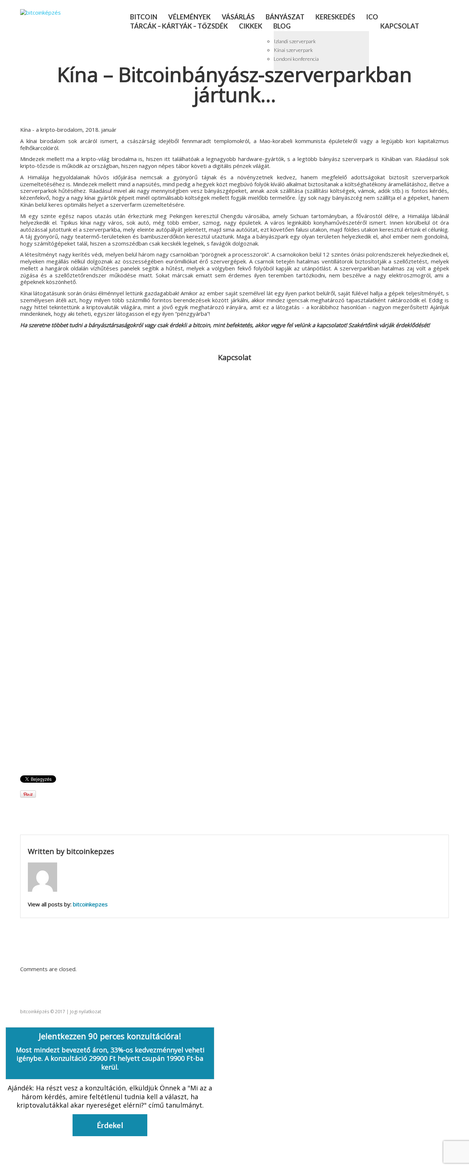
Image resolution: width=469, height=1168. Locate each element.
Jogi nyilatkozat (85, 1011)
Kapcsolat (399, 26)
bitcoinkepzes (90, 851)
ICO (372, 17)
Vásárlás (238, 17)
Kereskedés (335, 17)
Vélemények (189, 17)
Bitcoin (143, 17)
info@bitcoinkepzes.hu (243, 381)
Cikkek (250, 26)
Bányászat (285, 17)
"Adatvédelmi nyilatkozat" (60, 698)
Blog (282, 26)
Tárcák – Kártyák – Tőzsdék (179, 26)
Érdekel (110, 1125)
